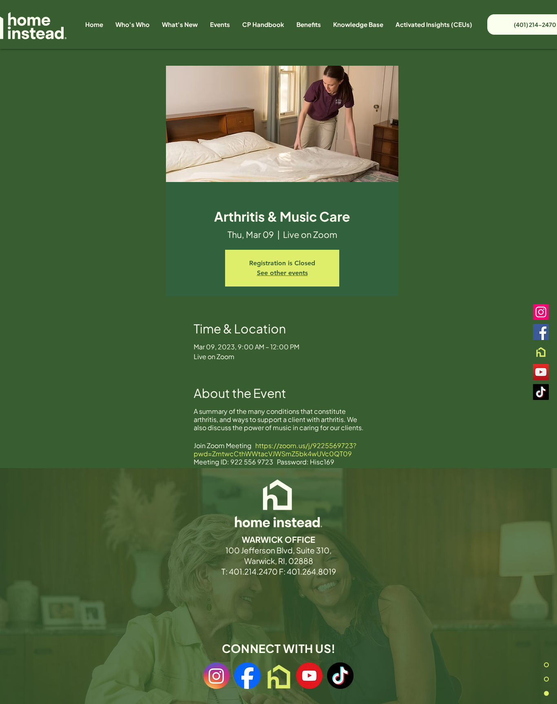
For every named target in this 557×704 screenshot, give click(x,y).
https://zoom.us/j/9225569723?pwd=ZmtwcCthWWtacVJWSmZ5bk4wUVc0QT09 (275, 449)
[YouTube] (541, 372)
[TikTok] (541, 392)
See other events (282, 273)
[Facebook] (541, 332)
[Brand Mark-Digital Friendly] (541, 352)
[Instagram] (541, 312)
